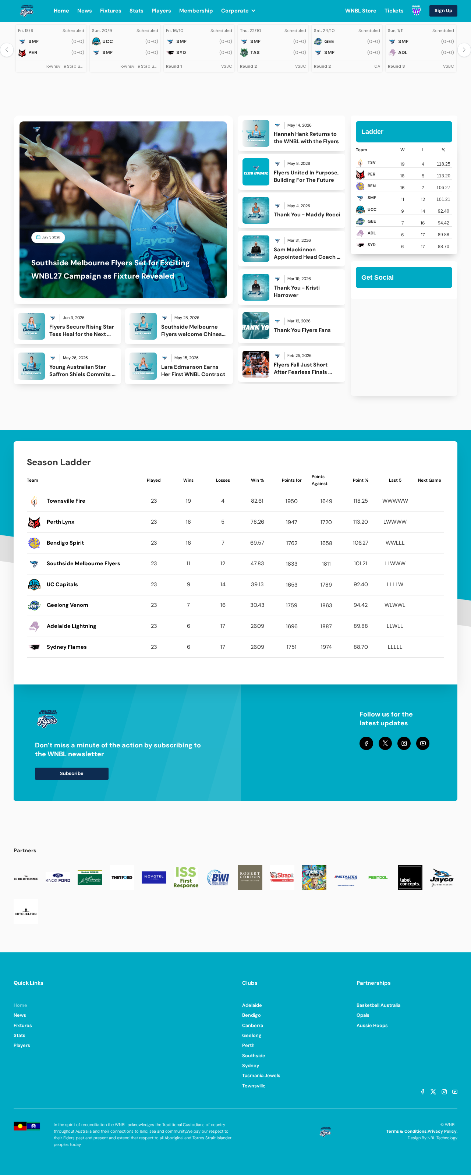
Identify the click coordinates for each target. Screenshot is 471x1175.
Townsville (254, 1086)
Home (20, 1005)
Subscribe (72, 773)
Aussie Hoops (372, 1025)
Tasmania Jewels (261, 1075)
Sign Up (443, 10)
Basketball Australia (378, 1005)
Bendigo (251, 1015)
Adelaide (252, 1005)
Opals (363, 1015)
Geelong (252, 1035)
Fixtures (23, 1025)
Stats (19, 1035)
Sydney (250, 1065)
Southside (253, 1055)
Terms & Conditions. (407, 1131)
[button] (242, 10)
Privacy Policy (442, 1131)
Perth (248, 1045)
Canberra (252, 1025)
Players (22, 1045)
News (20, 1015)
